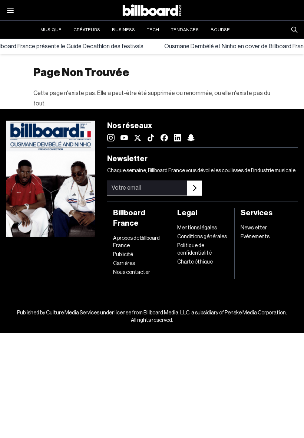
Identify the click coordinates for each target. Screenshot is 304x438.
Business (123, 29)
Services (256, 213)
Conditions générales (202, 236)
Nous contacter (131, 272)
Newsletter (254, 228)
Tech (153, 29)
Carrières (124, 263)
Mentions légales (197, 228)
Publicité (123, 254)
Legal (187, 213)
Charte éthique (195, 262)
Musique (51, 29)
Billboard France (129, 218)
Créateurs (86, 29)
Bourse (220, 29)
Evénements (255, 236)
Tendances (185, 29)
